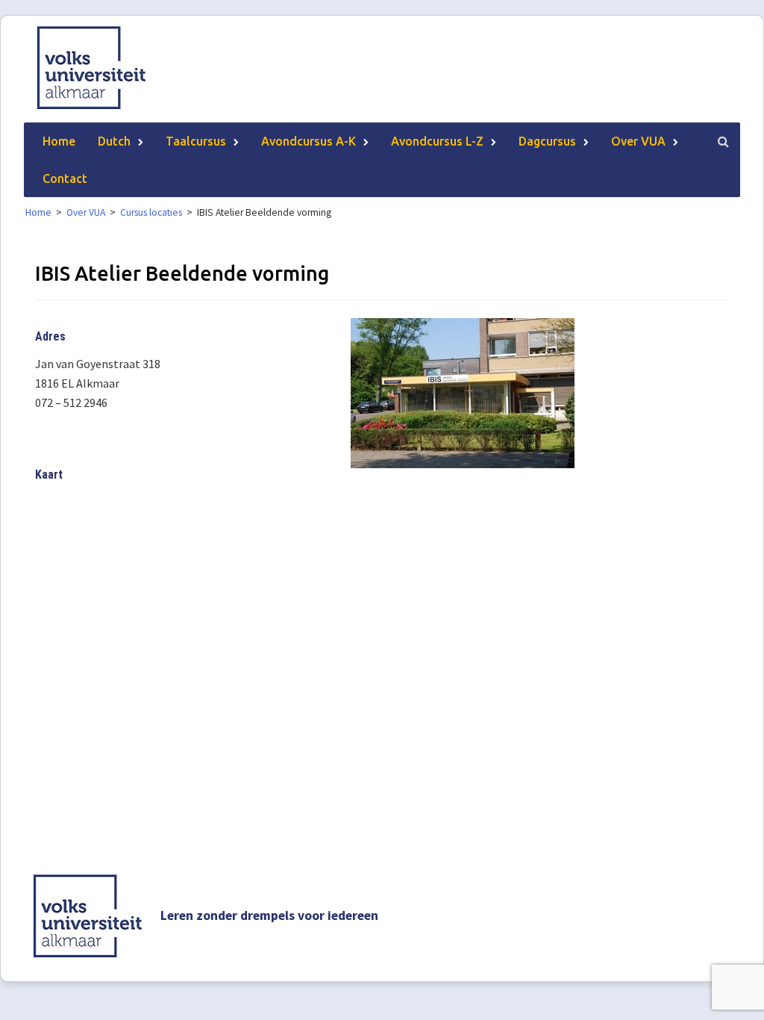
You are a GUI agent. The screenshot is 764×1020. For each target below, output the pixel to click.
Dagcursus (547, 141)
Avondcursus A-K (308, 141)
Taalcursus (196, 141)
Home (59, 141)
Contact (65, 178)
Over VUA (638, 141)
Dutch (114, 141)
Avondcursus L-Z (437, 141)
